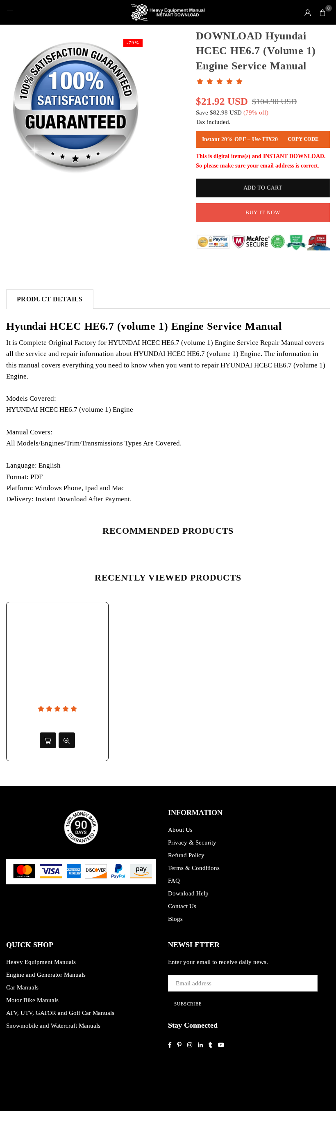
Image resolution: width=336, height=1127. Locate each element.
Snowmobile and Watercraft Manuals (53, 1025)
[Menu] (9, 12)
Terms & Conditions (194, 868)
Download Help (188, 893)
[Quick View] (67, 740)
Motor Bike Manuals (32, 1000)
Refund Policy (186, 855)
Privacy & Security (192, 842)
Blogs (175, 919)
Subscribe (188, 1003)
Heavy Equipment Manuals (41, 962)
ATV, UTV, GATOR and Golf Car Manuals (60, 1013)
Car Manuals (22, 987)
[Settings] (307, 12)
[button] (322, 12)
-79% (133, 42)
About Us (180, 829)
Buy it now (262, 212)
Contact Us (182, 906)
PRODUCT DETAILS (50, 299)
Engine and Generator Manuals (46, 974)
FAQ (174, 880)
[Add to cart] (48, 740)
